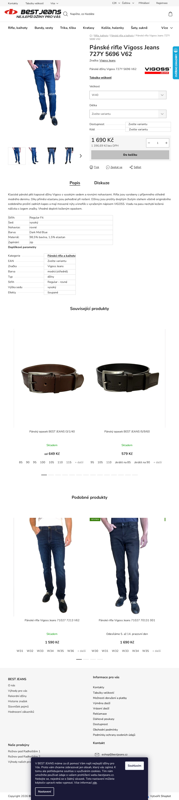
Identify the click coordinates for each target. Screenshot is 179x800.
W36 (70, 651)
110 (60, 462)
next (168, 401)
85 (21, 462)
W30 (95, 651)
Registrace (161, 3)
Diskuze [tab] (101, 183)
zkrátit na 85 (123, 462)
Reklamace (100, 714)
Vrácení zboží (101, 708)
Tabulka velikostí (101, 78)
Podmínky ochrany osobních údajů (114, 735)
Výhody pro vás (17, 691)
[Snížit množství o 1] (149, 143)
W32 (30, 651)
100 (42, 462)
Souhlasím (134, 766)
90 (28, 462)
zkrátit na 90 (142, 462)
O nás (11, 685)
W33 (40, 651)
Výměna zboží (101, 703)
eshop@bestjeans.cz (114, 754)
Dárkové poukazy (103, 719)
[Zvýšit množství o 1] (166, 143)
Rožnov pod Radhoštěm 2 (24, 757)
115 (68, 462)
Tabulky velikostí (35, 3)
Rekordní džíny (17, 696)
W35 (60, 651)
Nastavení (44, 792)
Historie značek (17, 701)
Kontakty (13, 3)
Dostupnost (100, 724)
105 (51, 462)
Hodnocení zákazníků (21, 712)
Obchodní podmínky (105, 730)
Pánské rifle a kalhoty (62, 256)
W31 (20, 651)
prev (11, 401)
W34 (50, 651)
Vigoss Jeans (107, 60)
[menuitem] (18, 28)
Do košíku (130, 155)
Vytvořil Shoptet (160, 796)
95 (35, 462)
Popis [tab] (75, 183)
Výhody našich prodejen (23, 762)
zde (94, 783)
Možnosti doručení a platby (110, 698)
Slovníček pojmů (18, 707)
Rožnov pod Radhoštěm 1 (24, 751)
